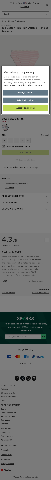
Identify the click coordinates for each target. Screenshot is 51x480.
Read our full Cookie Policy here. (27, 85)
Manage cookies (25, 92)
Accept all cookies (25, 108)
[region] (25, 90)
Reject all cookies (25, 100)
